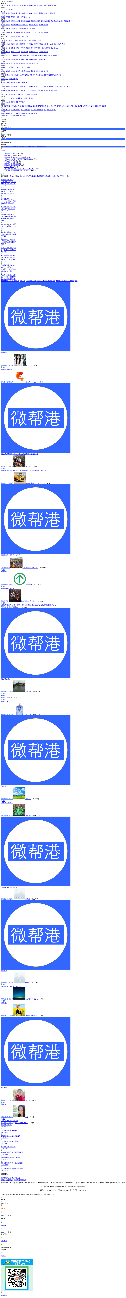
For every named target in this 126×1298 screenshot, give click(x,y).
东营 (15, 90)
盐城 (30, 59)
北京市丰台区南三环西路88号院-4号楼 (8, 218)
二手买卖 (29, 281)
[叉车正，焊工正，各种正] (35, 553)
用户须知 (10, 115)
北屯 (71, 106)
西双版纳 (40, 110)
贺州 (36, 25)
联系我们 (22, 115)
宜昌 (12, 48)
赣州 (23, 63)
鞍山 (8, 71)
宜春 (30, 63)
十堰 (8, 48)
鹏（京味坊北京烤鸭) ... (28, 601)
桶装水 (4, 701)
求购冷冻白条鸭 (7, 588)
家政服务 (48, 176)
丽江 (18, 110)
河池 (40, 25)
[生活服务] (35, 1086)
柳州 (5, 25)
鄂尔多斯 (17, 75)
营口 (25, 71)
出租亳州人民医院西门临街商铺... (22, 159)
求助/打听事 (4, 601)
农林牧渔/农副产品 (7, 815)
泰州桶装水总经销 (7, 180)
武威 (15, 32)
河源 (45, 21)
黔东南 (29, 28)
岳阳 (18, 52)
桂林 (8, 25)
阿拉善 (58, 75)
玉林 (30, 25)
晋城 (12, 94)
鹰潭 (20, 63)
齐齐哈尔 (8, 55)
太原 (2, 94)
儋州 (12, 36)
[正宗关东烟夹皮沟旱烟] (1, 188)
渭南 (15, 98)
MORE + (3, 150)
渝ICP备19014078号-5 (48, 1194)
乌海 (54, 75)
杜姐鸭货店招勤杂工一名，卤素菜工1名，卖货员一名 (19, 454)
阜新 (28, 71)
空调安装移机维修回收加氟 (9, 1121)
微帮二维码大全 (6, 1178)
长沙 (2, 52)
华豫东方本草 (5, 232)
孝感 (25, 48)
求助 (76, 281)
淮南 (12, 13)
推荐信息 (4, 281)
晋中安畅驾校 (15, 165)
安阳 (16, 44)
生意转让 (40, 281)
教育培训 (60, 176)
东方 (15, 36)
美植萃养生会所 (6, 240)
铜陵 (23, 13)
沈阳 (2, 71)
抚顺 (12, 71)
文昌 (26, 36)
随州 (38, 48)
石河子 (85, 106)
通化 (12, 67)
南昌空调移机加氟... (21, 1123)
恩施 (42, 48)
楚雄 (28, 110)
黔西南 (24, 28)
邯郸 (15, 40)
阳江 (48, 21)
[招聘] (35, 351)
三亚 (54, 5)
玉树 (22, 83)
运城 (22, 94)
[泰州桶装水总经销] (1, 178)
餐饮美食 (10, 176)
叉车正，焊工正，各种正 (10, 555)
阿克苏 (39, 106)
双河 (88, 106)
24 (7, 277)
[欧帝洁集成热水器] (1, 197)
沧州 (33, 40)
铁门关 (99, 106)
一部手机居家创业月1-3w (9, 887)
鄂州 (18, 48)
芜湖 (5, 13)
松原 (18, 67)
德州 (42, 90)
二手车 (6, 167)
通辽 (21, 75)
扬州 (33, 59)
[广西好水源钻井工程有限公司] (1, 273)
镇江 (36, 59)
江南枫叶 (28, 691)
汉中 (22, 98)
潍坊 (22, 90)
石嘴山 (6, 79)
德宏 (48, 110)
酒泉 (25, 32)
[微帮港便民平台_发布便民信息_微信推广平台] (1, 117)
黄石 (5, 48)
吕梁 (32, 94)
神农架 (53, 48)
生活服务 (7, 163)
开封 (5, 44)
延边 (25, 67)
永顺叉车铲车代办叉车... (30, 568)
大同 (5, 94)
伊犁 (54, 106)
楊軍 (10, 697)
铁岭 (38, 71)
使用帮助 (4, 115)
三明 (12, 17)
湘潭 (8, 52)
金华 (22, 113)
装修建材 (71, 281)
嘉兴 (12, 113)
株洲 (5, 52)
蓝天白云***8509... (31, 1015)
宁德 (28, 17)
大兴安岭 (54, 55)
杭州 (51, 5)
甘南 (42, 32)
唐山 (7, 40)
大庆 (24, 55)
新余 (16, 63)
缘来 (16, 607)
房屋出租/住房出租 (7, 691)
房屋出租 (7, 159)
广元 (20, 86)
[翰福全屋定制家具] (1, 213)
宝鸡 (8, 98)
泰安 (28, 90)
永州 (36, 52)
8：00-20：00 (6, 259)
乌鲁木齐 (4, 106)
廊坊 (36, 40)
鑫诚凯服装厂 (5, 207)
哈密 (19, 106)
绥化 (49, 55)
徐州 (8, 59)
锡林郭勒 (45, 75)
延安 (18, 98)
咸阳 (12, 98)
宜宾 (40, 86)
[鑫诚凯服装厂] (1, 205)
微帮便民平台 (41, 146)
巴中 (53, 86)
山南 (8, 102)
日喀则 (13, 102)
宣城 (53, 13)
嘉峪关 (46, 32)
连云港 (23, 59)
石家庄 (3, 40)
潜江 (48, 48)
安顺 (13, 28)
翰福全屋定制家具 (7, 214)
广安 (43, 86)
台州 (32, 113)
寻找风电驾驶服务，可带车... (20, 170)
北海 (15, 25)
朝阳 (42, 71)
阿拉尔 (67, 106)
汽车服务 (28, 146)
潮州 (62, 21)
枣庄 (12, 90)
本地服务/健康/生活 (7, 584)
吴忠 (10, 79)
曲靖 (5, 110)
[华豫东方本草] (1, 230)
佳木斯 (32, 55)
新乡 (23, 44)
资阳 (60, 86)
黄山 (30, 13)
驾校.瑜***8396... (31, 382)
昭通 (15, 110)
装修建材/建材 (5, 568)
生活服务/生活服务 (7, 466)
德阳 (56, 86)
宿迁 (43, 59)
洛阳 (8, 44)
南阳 (45, 44)
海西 (25, 83)
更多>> (69, 176)
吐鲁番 (15, 106)
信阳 (51, 44)
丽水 (35, 113)
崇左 (46, 25)
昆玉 (80, 106)
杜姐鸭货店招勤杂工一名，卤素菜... (22, 169)
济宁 (25, 90)
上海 (11, 5)
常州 (12, 59)
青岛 (5, 90)
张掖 (18, 32)
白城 (22, 67)
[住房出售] (35, 784)
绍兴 (18, 113)
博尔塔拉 (28, 106)
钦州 (23, 25)
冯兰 (26, 1117)
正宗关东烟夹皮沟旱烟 (8, 189)
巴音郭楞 (34, 106)
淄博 (8, 90)
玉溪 (8, 110)
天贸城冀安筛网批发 (7, 224)
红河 (32, 110)
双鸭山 (20, 55)
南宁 (2, 25)
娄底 (43, 52)
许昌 (33, 44)
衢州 (25, 113)
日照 (35, 90)
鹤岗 (16, 55)
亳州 (46, 13)
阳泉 (35, 94)
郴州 (33, 52)
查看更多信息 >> (6, 1125)
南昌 (2, 63)
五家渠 (104, 106)
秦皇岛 (11, 40)
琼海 (18, 36)
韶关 (5, 21)
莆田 (8, 17)
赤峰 (11, 75)
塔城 (58, 106)
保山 (12, 110)
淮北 (20, 13)
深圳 (8, 21)
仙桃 (56, 48)
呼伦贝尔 (26, 75)
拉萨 (2, 102)
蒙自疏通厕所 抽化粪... (33, 483)
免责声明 (16, 115)
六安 (43, 13)
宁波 (5, 113)
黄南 (12, 83)
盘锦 (35, 71)
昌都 (5, 102)
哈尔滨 (3, 55)
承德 (29, 40)
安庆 (26, 13)
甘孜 (66, 86)
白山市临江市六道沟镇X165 (8, 193)
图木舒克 (94, 106)
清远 (52, 21)
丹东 (18, 71)
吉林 (28, 67)
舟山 (28, 113)
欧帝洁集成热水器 (7, 199)
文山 (35, 110)
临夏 (38, 32)
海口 (2, 36)
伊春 (28, 55)
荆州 (28, 48)
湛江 (25, 21)
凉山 (70, 86)
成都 (45, 5)
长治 (8, 94)
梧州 (12, 25)
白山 (15, 67)
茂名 (28, 21)
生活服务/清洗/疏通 (7, 483)
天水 (12, 32)
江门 (22, 21)
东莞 (25, 5)
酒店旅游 (22, 176)
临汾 (28, 94)
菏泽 (52, 90)
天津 (8, 9)
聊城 (45, 90)
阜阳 (36, 13)
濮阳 (30, 44)
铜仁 (16, 28)
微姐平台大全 (15, 1178)
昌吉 (22, 106)
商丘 (48, 44)
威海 (32, 90)
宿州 (40, 13)
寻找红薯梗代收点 (17, 157)
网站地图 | (37, 1194)
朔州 (15, 94)
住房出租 (14, 161)
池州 (50, 13)
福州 (2, 17)
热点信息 (10, 281)
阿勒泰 (62, 106)
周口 (54, 44)
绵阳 (16, 86)
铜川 (5, 98)
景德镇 (6, 63)
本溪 (15, 71)
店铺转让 (34, 146)
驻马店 (59, 44)
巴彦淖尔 (32, 75)
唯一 (27, 365)
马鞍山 (16, 13)
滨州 (48, 90)
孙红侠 (27, 1100)
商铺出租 (4, 1104)
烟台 (18, 90)
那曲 (16, 102)
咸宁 (35, 48)
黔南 (33, 28)
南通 (18, 59)
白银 (8, 32)
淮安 (26, 59)
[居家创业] (35, 969)
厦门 (18, 5)
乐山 (30, 86)
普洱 (22, 110)
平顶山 (13, 44)
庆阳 (28, 32)
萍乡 (10, 63)
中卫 (16, 79)
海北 (8, 83)
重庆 (15, 5)
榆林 (25, 98)
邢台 (18, 40)
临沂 (38, 90)
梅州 (38, 21)
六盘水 (6, 28)
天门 (45, 48)
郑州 (2, 44)
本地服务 (7, 155)
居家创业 (4, 971)
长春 (2, 67)
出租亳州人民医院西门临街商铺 (11, 986)
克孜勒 (44, 106)
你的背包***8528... (31, 999)
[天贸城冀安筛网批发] (1, 222)
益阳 (30, 52)
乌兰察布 (39, 75)
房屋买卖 (7, 153)
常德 (22, 52)
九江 (13, 63)
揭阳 (65, 21)
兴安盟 (50, 75)
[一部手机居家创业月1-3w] (35, 885)
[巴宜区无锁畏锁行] (1, 246)
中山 (58, 21)
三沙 (8, 36)
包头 (8, 75)
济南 (2, 90)
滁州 (33, 13)
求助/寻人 (4, 697)
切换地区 (4, 5)
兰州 (2, 32)
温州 (8, 113)
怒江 (51, 110)
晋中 (18, 94)
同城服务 (15, 146)
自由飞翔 (28, 466)
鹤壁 (20, 44)
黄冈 (32, 48)
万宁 (30, 36)
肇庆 (32, 21)
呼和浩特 (4, 75)
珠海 (12, 21)
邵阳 (15, 52)
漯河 (36, 44)
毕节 (20, 28)
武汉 (28, 5)
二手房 (6, 146)
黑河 (45, 55)
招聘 (12, 155)
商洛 (32, 98)
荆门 (22, 48)
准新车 (12, 167)
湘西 (46, 52)
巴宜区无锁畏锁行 (7, 248)
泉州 (15, 17)
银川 (2, 79)
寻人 (4, 695)
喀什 (48, 106)
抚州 (33, 63)
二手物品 (21, 146)
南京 (31, 5)
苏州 (35, 5)
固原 (13, 79)
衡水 (39, 40)
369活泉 (28, 714)
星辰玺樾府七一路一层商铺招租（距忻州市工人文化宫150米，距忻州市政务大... (28, 605)
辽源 (8, 67)
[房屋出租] (35, 677)
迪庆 (54, 110)
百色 (33, 25)
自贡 (5, 86)
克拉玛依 (10, 106)
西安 (41, 5)
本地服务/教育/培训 (7, 382)
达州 (46, 86)
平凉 (22, 32)
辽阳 (32, 71)
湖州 (15, 113)
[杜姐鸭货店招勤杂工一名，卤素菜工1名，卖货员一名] (35, 452)
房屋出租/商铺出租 (7, 607)
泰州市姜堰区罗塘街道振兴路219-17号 (8, 183)
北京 (8, 5)
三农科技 (28, 815)
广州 (21, 5)
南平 (22, 17)
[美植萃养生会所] (1, 238)
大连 (38, 5)
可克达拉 (76, 106)
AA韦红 (27, 899)
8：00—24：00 (7, 191)
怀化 (40, 52)
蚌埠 (8, 13)
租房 (10, 146)
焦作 (26, 44)
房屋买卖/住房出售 (7, 799)
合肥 (2, 13)
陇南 (35, 32)
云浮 (68, 21)
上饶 (36, 63)
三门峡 (41, 44)
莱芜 (55, 90)
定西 (32, 32)
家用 (64, 176)
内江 (26, 86)
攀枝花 (9, 86)
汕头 (15, 21)
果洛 (18, 83)
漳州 (18, 17)
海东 (5, 83)
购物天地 (29, 176)
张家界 (26, 52)
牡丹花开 (28, 799)
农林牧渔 (7, 157)
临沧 (25, 110)
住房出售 (14, 153)
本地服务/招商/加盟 (7, 365)
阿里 (20, 102)
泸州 (13, 86)
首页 (2, 146)
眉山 (36, 86)
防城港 (19, 25)
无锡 (5, 59)
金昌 (5, 32)
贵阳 (2, 28)
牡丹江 (41, 55)
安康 (28, 98)
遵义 (10, 28)
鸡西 (13, 55)
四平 (5, 67)
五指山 (23, 36)
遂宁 (23, 86)
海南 (15, 83)
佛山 (18, 21)
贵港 (26, 25)
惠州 (35, 21)
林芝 (23, 102)
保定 (21, 40)
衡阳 (12, 52)
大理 (45, 110)
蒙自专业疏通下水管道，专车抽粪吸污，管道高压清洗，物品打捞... (24, 470)
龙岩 (25, 17)
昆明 (48, 5)
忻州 (25, 94)
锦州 (22, 71)
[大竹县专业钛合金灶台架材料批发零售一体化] (1, 254)
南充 (33, 86)
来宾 (43, 25)
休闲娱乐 (16, 176)
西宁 (2, 83)
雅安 (50, 86)
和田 (51, 106)
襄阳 (15, 48)
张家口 (26, 40)
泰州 (40, 59)
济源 (63, 44)
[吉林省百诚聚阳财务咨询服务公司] (1, 263)
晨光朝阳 (29, 584)
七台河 (37, 55)
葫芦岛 (46, 71)
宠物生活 (65, 281)
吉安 (26, 63)
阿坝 (63, 86)
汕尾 (42, 21)
